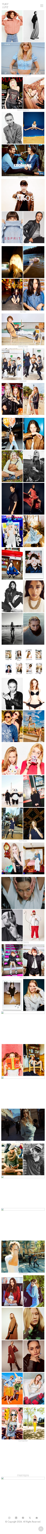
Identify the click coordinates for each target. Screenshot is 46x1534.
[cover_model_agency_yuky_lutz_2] (23, 1493)
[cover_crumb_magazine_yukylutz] (23, 726)
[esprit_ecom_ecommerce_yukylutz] (23, 227)
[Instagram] (9, 1518)
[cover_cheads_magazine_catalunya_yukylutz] (23, 399)
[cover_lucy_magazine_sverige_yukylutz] (23, 1356)
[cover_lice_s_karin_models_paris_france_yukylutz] (23, 1192)
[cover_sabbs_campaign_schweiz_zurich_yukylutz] (23, 858)
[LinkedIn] (16, 1518)
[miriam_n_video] (23, 1125)
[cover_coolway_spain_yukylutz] (23, 160)
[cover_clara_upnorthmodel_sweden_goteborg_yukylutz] (23, 1323)
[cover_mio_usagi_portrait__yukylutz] (23, 960)
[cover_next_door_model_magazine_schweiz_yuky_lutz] (23, 1060)
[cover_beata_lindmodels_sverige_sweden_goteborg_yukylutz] (23, 1224)
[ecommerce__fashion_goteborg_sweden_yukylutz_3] (23, 1027)
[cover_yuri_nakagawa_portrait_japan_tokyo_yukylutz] (23, 531)
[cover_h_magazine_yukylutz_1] (23, 1159)
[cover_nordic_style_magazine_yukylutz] (23, 1291)
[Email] (36, 1518)
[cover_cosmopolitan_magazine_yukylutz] (23, 1423)
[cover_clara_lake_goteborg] (23, 262)
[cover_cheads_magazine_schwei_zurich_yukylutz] (23, 466)
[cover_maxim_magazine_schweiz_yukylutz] (23, 93)
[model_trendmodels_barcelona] (23, 1257)
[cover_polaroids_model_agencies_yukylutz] (23, 661)
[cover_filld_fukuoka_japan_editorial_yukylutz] (23, 563)
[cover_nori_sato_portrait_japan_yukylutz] (23, 294)
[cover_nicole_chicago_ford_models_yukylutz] (23, 823)
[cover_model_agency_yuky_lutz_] (23, 1092)
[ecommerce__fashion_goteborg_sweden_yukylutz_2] (23, 596)
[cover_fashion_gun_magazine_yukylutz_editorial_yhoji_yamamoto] (23, 498)
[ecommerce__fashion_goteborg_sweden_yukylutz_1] (23, 26)
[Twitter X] (30, 1518)
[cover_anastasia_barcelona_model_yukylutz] (23, 693)
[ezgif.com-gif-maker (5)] (23, 195)
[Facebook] (23, 1518)
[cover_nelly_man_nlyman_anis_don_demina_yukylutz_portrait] (23, 925)
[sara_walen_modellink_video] (23, 893)
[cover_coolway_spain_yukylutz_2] (23, 329)
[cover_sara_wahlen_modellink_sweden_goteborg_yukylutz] (23, 128)
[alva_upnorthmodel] (23, 58)
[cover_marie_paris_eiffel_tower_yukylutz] (23, 791)
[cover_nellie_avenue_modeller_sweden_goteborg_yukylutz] (23, 995)
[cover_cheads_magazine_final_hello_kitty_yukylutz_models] (23, 758)
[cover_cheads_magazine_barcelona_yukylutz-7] (23, 1458)
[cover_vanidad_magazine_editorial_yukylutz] (23, 1388)
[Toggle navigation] (41, 6)
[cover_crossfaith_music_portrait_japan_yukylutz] (23, 364)
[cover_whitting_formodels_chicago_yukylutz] (23, 433)
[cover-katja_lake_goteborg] (23, 628)
